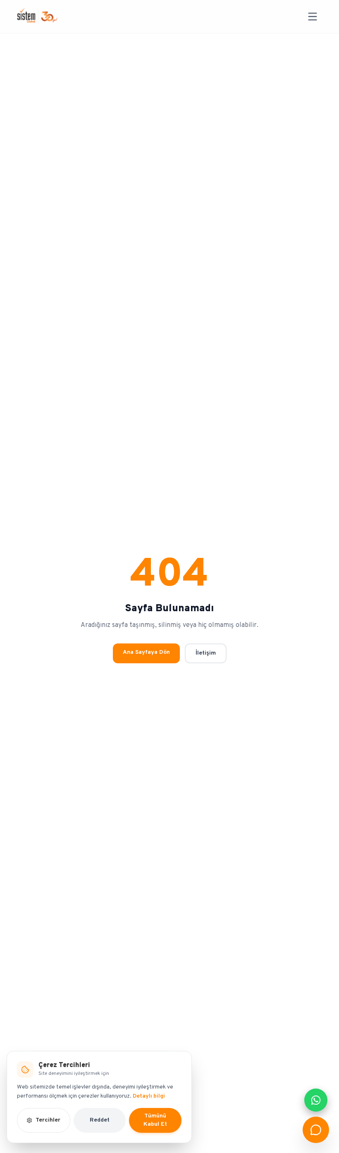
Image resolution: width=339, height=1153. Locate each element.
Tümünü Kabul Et (155, 1120)
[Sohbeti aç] (316, 1130)
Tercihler (48, 1120)
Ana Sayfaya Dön (146, 652)
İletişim (206, 653)
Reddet (100, 1120)
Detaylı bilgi (149, 1096)
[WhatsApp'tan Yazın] (315, 1100)
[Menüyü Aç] (312, 16)
